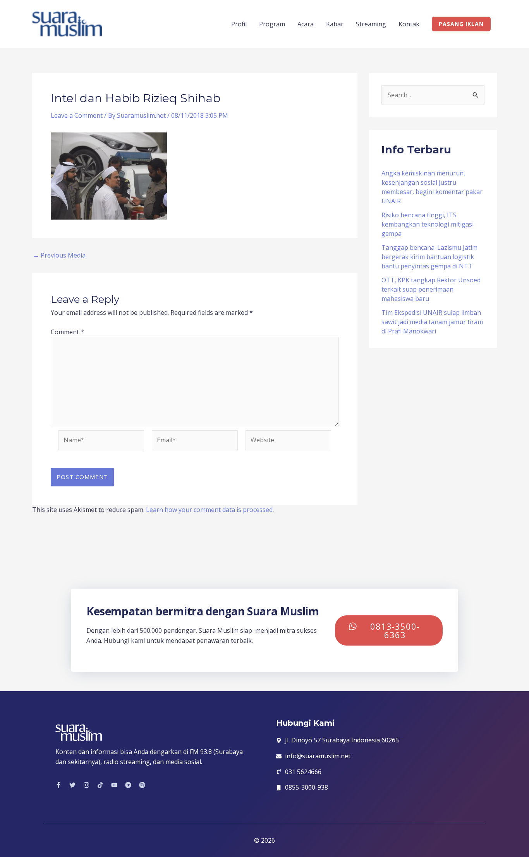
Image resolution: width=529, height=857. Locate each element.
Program (272, 24)
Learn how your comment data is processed (209, 509)
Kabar (335, 24)
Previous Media (59, 255)
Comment (67, 332)
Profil (239, 24)
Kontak (408, 24)
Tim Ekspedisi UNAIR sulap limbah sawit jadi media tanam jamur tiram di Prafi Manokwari (432, 321)
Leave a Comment (77, 115)
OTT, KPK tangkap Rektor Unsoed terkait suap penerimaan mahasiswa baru (431, 289)
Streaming (371, 24)
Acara (305, 24)
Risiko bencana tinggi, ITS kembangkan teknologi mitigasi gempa (427, 224)
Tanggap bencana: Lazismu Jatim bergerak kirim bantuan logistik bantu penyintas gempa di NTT (429, 256)
